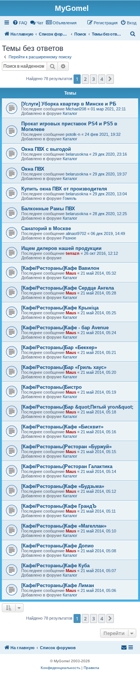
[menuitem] (19, 22)
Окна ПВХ (32, 169)
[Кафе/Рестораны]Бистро (51, 387)
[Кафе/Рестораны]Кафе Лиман (57, 585)
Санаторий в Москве (46, 228)
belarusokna (77, 154)
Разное (69, 238)
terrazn (73, 253)
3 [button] (93, 79)
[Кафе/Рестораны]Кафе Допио (57, 546)
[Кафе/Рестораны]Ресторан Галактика (66, 466)
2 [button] (85, 79)
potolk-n (73, 134)
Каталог (70, 113)
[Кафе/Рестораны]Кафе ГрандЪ (58, 506)
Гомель (70, 198)
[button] (110, 78)
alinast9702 (76, 233)
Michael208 (76, 109)
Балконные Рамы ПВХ (48, 208)
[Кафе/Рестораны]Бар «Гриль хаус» (63, 367)
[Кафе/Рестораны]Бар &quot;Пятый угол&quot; (77, 407)
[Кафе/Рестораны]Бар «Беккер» (59, 347)
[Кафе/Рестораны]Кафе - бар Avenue (65, 327)
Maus (71, 273)
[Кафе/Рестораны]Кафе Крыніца (60, 308)
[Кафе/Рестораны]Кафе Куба (55, 565)
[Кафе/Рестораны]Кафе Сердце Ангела (67, 288)
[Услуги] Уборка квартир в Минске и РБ (68, 104)
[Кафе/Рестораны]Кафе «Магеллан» (63, 526)
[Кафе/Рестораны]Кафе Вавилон (60, 268)
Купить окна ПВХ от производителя (64, 189)
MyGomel (72, 8)
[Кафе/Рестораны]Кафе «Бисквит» (62, 427)
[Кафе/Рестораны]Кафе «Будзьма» (62, 486)
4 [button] (101, 79)
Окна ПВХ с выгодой (46, 149)
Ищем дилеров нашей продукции (61, 248)
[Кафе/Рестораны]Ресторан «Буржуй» (66, 446)
